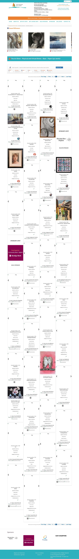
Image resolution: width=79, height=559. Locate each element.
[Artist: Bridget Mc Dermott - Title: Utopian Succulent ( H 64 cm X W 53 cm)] (64, 243)
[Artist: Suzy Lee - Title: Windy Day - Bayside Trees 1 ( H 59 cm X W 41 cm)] (31, 80)
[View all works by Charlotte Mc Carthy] (31, 277)
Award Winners (14, 28)
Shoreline (64, 345)
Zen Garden (47, 458)
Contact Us (67, 21)
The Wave (48, 253)
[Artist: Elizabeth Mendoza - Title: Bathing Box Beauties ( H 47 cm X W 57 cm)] (31, 323)
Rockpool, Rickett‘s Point (48, 331)
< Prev (49, 76)
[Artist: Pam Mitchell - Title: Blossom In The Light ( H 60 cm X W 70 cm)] (15, 393)
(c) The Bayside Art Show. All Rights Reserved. (59, 553)
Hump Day (15, 366)
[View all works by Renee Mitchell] (47, 389)
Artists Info (24, 21)
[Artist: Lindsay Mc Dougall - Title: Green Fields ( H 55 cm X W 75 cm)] (31, 288)
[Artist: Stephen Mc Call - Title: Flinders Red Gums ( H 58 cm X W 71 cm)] (48, 205)
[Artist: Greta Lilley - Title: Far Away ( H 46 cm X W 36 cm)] (64, 80)
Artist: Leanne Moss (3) (64, 478)
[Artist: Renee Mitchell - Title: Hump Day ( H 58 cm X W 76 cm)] (15, 353)
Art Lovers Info (33, 21)
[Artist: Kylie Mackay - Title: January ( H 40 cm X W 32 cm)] (15, 158)
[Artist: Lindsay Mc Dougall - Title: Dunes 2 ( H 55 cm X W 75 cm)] (48, 271)
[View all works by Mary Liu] (15, 138)
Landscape (48, 290)
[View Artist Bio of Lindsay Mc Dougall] (44, 302)
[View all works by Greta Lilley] (47, 106)
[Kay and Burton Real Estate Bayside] (12, 535)
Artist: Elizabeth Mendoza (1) (32, 348)
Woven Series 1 (64, 175)
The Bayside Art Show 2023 (12, 25)
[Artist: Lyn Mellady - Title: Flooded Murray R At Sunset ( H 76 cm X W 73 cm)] (15, 308)
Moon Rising (47, 184)
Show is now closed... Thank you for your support (39, 18)
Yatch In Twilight (15, 215)
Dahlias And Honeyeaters (31, 380)
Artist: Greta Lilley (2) (48, 108)
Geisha (15, 488)
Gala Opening (44, 21)
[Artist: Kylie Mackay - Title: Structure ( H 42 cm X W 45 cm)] (31, 125)
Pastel (14, 98)
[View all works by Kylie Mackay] (31, 154)
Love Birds (64, 464)
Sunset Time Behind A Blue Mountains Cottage (15, 128)
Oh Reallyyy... (31, 267)
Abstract (49, 190)
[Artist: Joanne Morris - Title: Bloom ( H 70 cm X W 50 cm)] (31, 435)
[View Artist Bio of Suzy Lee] (14, 109)
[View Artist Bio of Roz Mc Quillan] (44, 346)
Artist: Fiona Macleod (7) (64, 188)
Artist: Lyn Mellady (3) (16, 346)
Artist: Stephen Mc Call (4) (32, 237)
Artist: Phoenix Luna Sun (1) (48, 152)
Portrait (16, 176)
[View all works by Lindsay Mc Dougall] (47, 296)
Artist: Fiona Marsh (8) (32, 191)
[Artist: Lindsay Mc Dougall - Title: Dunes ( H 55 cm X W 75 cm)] (64, 287)
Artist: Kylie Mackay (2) (32, 156)
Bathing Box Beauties (31, 337)
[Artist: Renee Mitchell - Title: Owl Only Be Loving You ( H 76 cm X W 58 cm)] (48, 362)
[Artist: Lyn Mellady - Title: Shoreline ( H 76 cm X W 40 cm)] (64, 320)
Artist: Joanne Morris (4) (48, 470)
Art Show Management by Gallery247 (57, 554)
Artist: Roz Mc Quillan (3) (48, 343)
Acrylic (46, 188)
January (15, 171)
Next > (63, 76)
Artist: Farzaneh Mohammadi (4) (16, 459)
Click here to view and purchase (63, 5)
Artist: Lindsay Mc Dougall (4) (48, 298)
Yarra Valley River (15, 288)
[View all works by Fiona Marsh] (31, 189)
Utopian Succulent (63, 265)
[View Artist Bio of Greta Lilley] (44, 112)
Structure (31, 144)
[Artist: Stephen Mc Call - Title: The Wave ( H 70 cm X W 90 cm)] (48, 239)
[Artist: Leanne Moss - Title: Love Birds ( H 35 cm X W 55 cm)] (64, 450)
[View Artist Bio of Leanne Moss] (57, 481)
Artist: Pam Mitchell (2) (16, 416)
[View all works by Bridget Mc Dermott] (63, 277)
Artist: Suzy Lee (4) (16, 105)
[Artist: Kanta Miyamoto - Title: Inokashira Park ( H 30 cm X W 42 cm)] (48, 399)
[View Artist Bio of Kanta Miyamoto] (44, 428)
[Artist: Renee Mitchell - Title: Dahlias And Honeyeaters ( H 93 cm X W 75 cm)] (31, 357)
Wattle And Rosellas (64, 390)
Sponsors (52, 21)
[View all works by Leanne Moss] (63, 476)
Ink (46, 144)
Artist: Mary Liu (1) (16, 140)
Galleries (59, 21)
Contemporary (48, 146)
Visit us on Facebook (39, 553)
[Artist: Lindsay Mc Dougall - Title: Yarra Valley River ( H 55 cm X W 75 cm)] (15, 274)
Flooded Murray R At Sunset (15, 332)
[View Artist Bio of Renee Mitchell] (14, 382)
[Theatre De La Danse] (61, 538)
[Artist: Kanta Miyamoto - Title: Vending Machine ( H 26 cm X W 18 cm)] (64, 410)
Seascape (48, 100)
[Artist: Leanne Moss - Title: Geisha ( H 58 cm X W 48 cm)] (15, 465)
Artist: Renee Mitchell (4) (48, 391)
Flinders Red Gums (47, 218)
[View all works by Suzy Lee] (16, 107)
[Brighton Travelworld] (28, 536)
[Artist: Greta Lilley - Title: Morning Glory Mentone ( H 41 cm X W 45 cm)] (48, 80)
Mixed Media (62, 107)
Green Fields (31, 301)
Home (10, 21)
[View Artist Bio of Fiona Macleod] (60, 191)
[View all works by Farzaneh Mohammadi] (15, 457)
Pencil (30, 504)
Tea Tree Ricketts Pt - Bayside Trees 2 (15, 94)
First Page (43, 76)
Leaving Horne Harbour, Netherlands (32, 225)
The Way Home (32, 417)
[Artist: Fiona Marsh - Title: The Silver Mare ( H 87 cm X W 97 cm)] (31, 165)
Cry (15, 447)
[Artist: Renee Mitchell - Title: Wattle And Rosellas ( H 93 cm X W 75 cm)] (64, 366)
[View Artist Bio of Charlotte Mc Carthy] (28, 283)
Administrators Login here (19, 554)
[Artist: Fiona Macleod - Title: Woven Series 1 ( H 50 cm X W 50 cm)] (64, 165)
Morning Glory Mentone (47, 94)
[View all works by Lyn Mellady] (15, 343)
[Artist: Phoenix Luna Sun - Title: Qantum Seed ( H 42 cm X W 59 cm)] (48, 127)
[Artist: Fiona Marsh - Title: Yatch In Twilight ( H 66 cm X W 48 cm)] (15, 191)
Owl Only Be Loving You (47, 377)
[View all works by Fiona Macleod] (63, 185)
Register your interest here (19, 553)
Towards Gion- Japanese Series (64, 223)
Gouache (30, 341)
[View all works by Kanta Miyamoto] (49, 426)
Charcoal (14, 450)
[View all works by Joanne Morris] (49, 471)
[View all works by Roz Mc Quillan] (47, 341)
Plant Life (65, 395)
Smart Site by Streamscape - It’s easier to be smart (59, 557)
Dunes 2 (47, 284)
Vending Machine (64, 432)
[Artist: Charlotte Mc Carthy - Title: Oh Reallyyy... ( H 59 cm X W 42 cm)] (31, 243)
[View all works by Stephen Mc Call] (31, 235)
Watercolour (46, 98)
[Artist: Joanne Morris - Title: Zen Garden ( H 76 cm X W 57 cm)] (48, 433)
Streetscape (64, 438)
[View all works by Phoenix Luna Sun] (47, 150)
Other (16, 100)
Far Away (64, 103)
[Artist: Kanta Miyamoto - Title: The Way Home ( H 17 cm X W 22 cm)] (31, 402)
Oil (30, 148)
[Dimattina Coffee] (45, 538)
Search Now (59, 67)
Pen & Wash (46, 381)
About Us (16, 21)
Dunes (64, 300)
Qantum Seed (47, 140)
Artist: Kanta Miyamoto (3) (48, 425)
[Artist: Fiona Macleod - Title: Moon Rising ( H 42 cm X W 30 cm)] (48, 160)
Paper (16, 98)
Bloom (31, 458)
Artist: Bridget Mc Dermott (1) (64, 279)
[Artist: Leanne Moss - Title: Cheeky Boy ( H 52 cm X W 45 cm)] (31, 475)
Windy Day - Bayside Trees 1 (31, 105)
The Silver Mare (32, 179)
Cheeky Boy (31, 501)
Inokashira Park (48, 414)
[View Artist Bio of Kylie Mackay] (12, 186)
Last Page (68, 76)
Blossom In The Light (15, 402)
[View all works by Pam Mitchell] (15, 413)
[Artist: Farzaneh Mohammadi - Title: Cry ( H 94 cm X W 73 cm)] (15, 423)
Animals (32, 506)
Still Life (65, 271)
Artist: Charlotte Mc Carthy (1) (32, 279)
